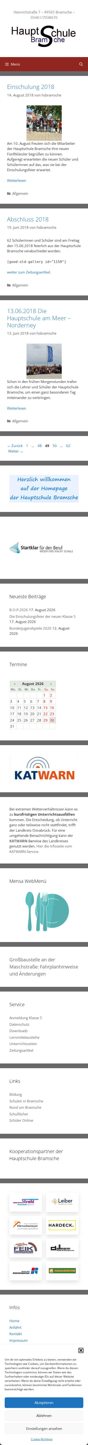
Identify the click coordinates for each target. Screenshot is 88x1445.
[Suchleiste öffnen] (81, 64)
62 (69, 445)
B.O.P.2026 (18, 609)
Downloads (18, 1030)
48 (40, 445)
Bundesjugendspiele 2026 (30, 628)
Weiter (15, 451)
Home (14, 1320)
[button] (81, 1350)
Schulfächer (18, 1114)
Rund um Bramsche (25, 1107)
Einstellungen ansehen (44, 1428)
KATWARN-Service (25, 841)
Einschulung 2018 (30, 87)
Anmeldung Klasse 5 (25, 1017)
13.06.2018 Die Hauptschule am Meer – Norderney (39, 318)
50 (55, 445)
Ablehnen (44, 1415)
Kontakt (15, 1333)
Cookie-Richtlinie (42, 1439)
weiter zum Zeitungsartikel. (29, 272)
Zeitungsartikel (21, 1050)
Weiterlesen (16, 180)
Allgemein (20, 193)
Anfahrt (15, 1327)
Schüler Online (21, 1120)
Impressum (18, 1340)
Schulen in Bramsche (26, 1101)
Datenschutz (19, 1024)
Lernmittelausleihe (24, 1037)
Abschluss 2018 (28, 219)
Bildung (15, 1094)
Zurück (15, 445)
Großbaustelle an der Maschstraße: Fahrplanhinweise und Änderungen (43, 966)
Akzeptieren (44, 1402)
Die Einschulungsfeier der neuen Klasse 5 (42, 616)
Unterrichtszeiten (23, 1043)
